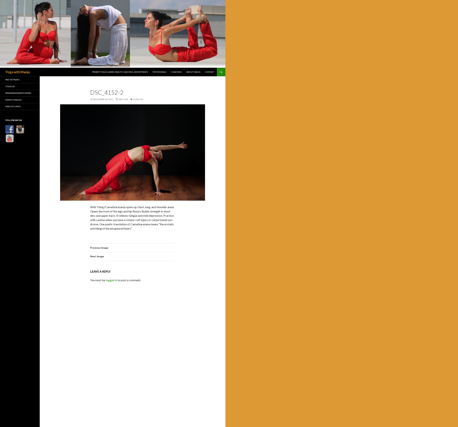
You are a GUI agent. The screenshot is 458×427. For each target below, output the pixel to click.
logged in (111, 280)
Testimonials (159, 72)
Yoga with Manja (17, 72)
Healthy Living (13, 106)
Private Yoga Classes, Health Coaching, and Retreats (120, 72)
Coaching (176, 72)
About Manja (193, 72)
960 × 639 (123, 99)
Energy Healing (13, 100)
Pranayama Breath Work (18, 93)
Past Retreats (12, 79)
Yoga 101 (138, 99)
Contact (210, 72)
